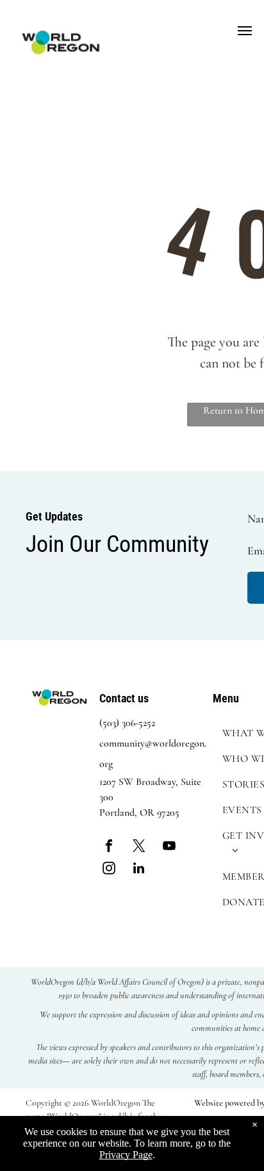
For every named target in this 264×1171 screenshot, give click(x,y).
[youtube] (169, 847)
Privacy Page (126, 1154)
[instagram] (109, 870)
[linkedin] (139, 870)
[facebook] (109, 847)
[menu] (245, 31)
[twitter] (139, 847)
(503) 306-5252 (127, 722)
